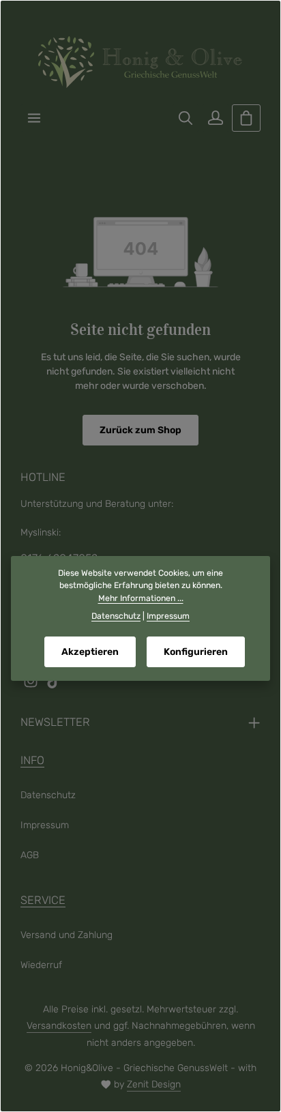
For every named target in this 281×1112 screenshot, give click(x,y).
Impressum (44, 825)
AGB (29, 855)
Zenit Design (154, 1084)
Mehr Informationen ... (140, 598)
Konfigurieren (196, 652)
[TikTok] (53, 685)
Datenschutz (48, 795)
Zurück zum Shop (140, 430)
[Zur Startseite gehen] (140, 62)
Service (42, 900)
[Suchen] (185, 118)
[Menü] (34, 118)
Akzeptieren (90, 652)
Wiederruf (41, 965)
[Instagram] (32, 685)
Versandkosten (59, 1025)
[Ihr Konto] (215, 118)
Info (32, 760)
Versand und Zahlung (66, 935)
